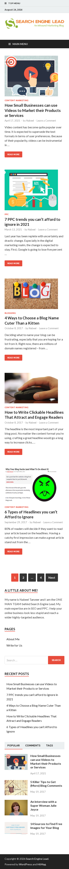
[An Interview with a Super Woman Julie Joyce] (16, 802)
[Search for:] (34, 660)
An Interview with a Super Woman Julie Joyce (43, 805)
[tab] (13, 745)
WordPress (25, 864)
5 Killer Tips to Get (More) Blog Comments (46, 783)
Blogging (10, 313)
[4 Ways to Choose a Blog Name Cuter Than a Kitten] (34, 295)
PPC (6, 214)
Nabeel (30, 120)
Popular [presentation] (13, 745)
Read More (13, 154)
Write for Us (14, 645)
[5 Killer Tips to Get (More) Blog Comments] (16, 782)
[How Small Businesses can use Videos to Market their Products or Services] (34, 77)
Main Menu (20, 43)
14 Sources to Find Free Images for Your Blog (46, 825)
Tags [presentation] (49, 745)
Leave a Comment (46, 120)
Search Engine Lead (37, 858)
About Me (13, 639)
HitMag (41, 864)
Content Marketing (16, 100)
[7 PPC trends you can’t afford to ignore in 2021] (34, 191)
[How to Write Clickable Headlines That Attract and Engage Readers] (34, 389)
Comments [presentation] (32, 745)
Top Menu (14, 3)
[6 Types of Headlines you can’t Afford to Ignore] (34, 486)
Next (51, 577)
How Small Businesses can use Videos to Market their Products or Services (33, 110)
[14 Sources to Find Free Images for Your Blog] (16, 824)
